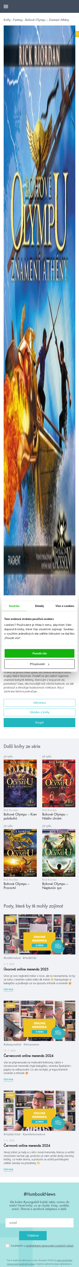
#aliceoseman (31, 1044)
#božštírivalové (12, 958)
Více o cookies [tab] (64, 605)
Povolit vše (40, 653)
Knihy (8, 20)
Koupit (39, 722)
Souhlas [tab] (14, 605)
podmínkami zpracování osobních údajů (49, 1245)
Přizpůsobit (37, 664)
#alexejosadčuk (12, 1044)
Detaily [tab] (39, 605)
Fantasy (18, 20)
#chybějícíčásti (12, 1134)
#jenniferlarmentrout (34, 1134)
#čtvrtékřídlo (30, 958)
